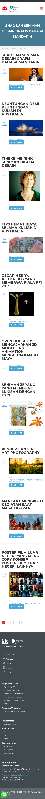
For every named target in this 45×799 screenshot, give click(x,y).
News (19, 365)
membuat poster (28, 603)
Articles (19, 84)
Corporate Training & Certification (14, 711)
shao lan (38, 84)
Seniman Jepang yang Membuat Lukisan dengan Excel (18, 390)
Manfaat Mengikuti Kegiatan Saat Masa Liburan (22, 504)
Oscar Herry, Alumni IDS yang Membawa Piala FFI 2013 (22, 280)
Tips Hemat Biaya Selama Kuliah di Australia (20, 227)
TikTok (8, 672)
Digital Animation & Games (12, 690)
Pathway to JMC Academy (12, 697)
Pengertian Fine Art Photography (20, 451)
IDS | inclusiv (8, 704)
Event (6, 735)
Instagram (10, 668)
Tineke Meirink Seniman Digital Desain (18, 162)
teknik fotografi (14, 481)
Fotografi (29, 480)
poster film (38, 603)
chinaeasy (31, 84)
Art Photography (19, 480)
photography (37, 480)
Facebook (10, 655)
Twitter (9, 663)
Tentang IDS (8, 746)
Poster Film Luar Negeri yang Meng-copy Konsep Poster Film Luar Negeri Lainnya (21, 559)
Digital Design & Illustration (12, 687)
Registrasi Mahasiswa (10, 724)
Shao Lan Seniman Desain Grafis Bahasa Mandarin (21, 58)
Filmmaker (17, 603)
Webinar (6, 732)
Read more (16, 88)
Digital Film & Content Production (14, 693)
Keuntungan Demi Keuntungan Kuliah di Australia (20, 109)
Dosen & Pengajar (9, 753)
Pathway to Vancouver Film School (15, 700)
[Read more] (26, 69)
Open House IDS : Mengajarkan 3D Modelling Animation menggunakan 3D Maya (20, 350)
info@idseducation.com (17, 775)
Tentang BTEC (8, 750)
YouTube (9, 659)
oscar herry (17, 322)
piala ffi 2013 (26, 322)
